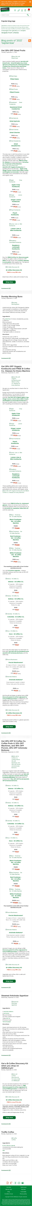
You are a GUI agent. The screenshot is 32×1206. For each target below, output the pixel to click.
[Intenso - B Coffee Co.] (16, 579)
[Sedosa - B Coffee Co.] (16, 596)
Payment (23, 1189)
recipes (23, 30)
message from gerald (9, 30)
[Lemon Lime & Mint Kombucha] (15, 225)
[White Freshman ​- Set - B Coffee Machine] (15, 549)
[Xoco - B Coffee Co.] (16, 631)
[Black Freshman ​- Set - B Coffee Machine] (15, 515)
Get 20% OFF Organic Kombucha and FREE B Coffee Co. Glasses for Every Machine (15, 368)
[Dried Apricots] (14, 118)
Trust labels (23, 1191)
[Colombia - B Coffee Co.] (16, 614)
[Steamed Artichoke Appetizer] (16, 1003)
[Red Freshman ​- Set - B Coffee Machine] (15, 532)
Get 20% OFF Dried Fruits (13, 50)
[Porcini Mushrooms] (16, 659)
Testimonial (23, 1187)
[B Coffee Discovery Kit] (14, 267)
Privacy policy (23, 1194)
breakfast (9, 25)
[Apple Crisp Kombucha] (15, 181)
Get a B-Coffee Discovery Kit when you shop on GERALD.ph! (14, 1065)
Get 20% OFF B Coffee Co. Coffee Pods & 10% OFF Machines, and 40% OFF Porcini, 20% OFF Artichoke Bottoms (14, 745)
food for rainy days (6, 28)
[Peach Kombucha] (14, 210)
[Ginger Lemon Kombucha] (15, 196)
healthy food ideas (16, 28)
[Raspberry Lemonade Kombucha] (15, 241)
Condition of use (9, 1194)
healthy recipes (25, 28)
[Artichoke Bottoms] (16, 677)
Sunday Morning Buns (11, 296)
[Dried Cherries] (14, 129)
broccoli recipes (10, 27)
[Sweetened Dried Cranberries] (15, 103)
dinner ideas (25, 27)
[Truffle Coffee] (16, 1139)
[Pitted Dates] (14, 76)
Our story (8, 1187)
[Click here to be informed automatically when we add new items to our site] (29, 40)
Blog (9, 1191)
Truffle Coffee (7, 1132)
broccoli (22, 25)
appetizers (4, 25)
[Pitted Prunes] (14, 89)
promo (18, 30)
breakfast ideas (16, 25)
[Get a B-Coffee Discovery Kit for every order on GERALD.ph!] (16, 1077)
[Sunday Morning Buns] (16, 303)
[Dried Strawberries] (15, 141)
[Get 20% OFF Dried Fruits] (16, 57)
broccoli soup (18, 27)
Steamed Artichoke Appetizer (14, 996)
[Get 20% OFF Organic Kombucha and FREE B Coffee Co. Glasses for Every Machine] (16, 381)
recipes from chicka (10, 32)
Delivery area (8, 1189)
